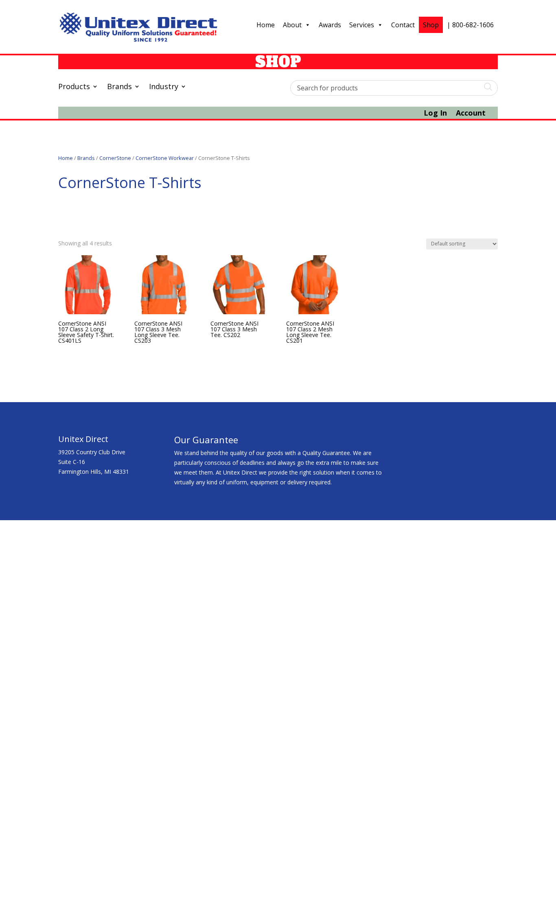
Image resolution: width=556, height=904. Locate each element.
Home (265, 24)
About (292, 24)
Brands (119, 87)
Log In (435, 114)
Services (361, 24)
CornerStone (115, 158)
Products (74, 87)
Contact (403, 24)
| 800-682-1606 (470, 24)
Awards (330, 24)
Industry (163, 87)
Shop (431, 24)
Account (471, 114)
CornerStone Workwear (165, 158)
